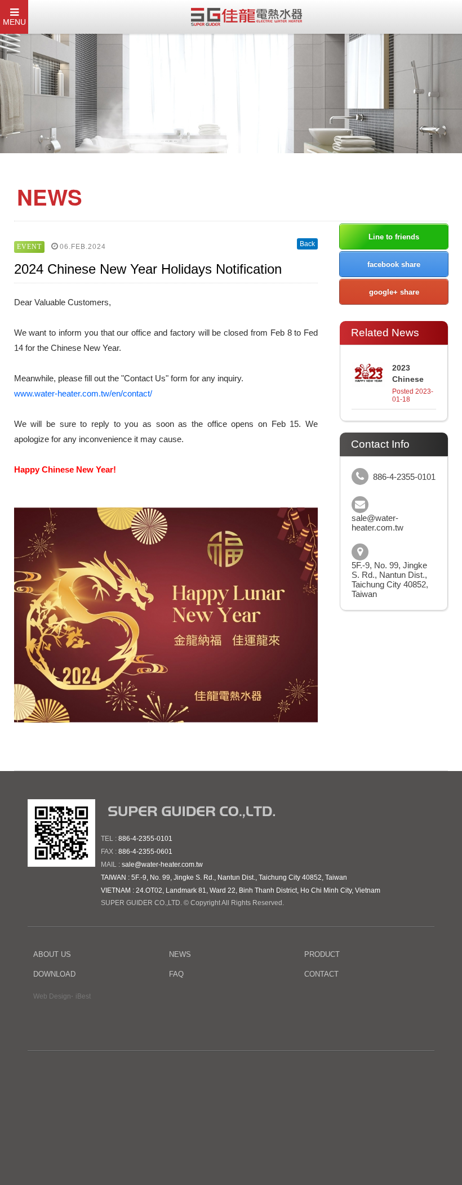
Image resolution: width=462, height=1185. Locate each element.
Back (307, 244)
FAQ (176, 974)
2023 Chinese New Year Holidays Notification (414, 374)
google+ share (394, 292)
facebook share (393, 264)
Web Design (52, 996)
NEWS (180, 954)
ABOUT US (52, 954)
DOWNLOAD (54, 974)
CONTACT (321, 974)
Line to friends (393, 237)
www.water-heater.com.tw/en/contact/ (83, 393)
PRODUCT (322, 954)
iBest (83, 996)
